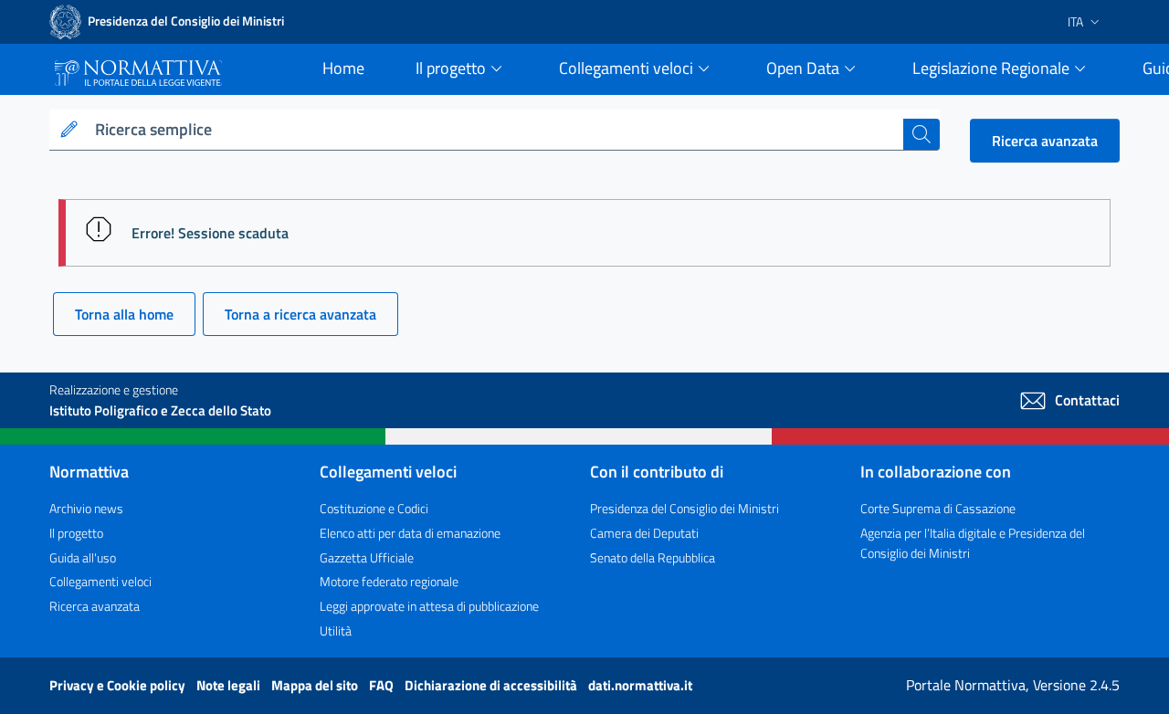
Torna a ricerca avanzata (300, 314)
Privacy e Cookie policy (118, 685)
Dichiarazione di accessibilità (492, 685)
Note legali (229, 685)
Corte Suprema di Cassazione (938, 508)
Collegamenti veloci (100, 581)
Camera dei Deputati (644, 532)
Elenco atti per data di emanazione (410, 532)
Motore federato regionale (389, 581)
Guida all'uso (82, 557)
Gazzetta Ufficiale (367, 557)
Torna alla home (124, 314)
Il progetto (76, 532)
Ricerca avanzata (1045, 141)
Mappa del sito (316, 685)
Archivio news (86, 508)
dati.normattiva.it (640, 685)
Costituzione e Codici (374, 508)
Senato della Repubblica (652, 557)
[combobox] (495, 130)
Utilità (336, 630)
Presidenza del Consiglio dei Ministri (684, 508)
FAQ (382, 685)
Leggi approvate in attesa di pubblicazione (429, 605)
